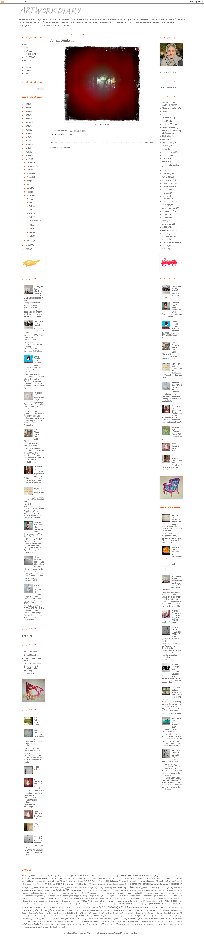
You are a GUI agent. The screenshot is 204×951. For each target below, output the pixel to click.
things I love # (31, 921)
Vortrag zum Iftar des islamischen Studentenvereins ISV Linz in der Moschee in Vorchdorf (34, 293)
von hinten (48, 924)
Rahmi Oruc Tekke (32, 674)
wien (164, 249)
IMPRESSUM (30, 54)
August (30, 177)
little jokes (173, 898)
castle (164, 162)
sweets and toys (168, 230)
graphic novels (168, 186)
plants (164, 214)
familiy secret (48, 890)
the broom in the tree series (151, 919)
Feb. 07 (32, 229)
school (86, 913)
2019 (27, 130)
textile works (93, 919)
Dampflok (54, 888)
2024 (27, 111)
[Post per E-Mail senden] (71, 131)
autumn (77, 878)
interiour (165, 193)
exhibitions (26, 890)
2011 (27, 159)
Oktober (30, 170)
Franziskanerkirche (173, 890)
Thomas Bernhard (45, 921)
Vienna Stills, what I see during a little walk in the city (39, 561)
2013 (27, 152)
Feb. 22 (32, 206)
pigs (78, 910)
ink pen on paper (28, 898)
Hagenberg (39, 896)
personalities (175, 907)
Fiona (115, 890)
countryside (26, 888)
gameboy (92, 893)
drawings (166, 174)
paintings (166, 205)
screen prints (97, 913)
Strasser (149, 916)
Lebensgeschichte (132, 898)
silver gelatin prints (35, 916)
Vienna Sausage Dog (175, 666)
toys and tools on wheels (77, 921)
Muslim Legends (27, 904)
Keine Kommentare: (60, 131)
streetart (157, 916)
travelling (114, 921)
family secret (167, 180)
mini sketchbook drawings (116, 901)
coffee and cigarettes (170, 165)
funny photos (63, 893)
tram (106, 921)
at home (172, 876)
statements (166, 224)
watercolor (82, 924)
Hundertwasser (134, 896)
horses (105, 896)
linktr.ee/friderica (169, 72)
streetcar (166, 916)
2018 (27, 134)
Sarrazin (25, 913)
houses (114, 896)
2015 (27, 144)
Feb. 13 (32, 225)
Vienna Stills (167, 143)
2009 (27, 249)
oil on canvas (167, 202)
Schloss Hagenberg (45, 913)
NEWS (27, 48)
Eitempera (147, 888)
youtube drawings (28, 927)
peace (64, 907)
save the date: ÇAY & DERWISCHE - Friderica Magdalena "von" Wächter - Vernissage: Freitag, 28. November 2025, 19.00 (34, 594)
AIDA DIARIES (37, 876)
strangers (137, 916)
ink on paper (167, 190)
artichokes (101, 876)
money (140, 901)
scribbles (118, 913)
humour (123, 896)
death (62, 888)
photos (63, 134)
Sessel (166, 913)
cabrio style (73, 881)
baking (126, 878)
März (29, 196)
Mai (28, 188)
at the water (34, 878)
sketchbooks (49, 916)
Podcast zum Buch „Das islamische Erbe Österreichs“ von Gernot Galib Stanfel (34, 529)
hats (90, 896)
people (145, 907)
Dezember (31, 162)
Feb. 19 (32, 213)
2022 (27, 119)
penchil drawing (74, 907)
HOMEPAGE (29, 57)
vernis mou (141, 921)
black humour (167, 155)
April (29, 192)
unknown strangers (170, 242)
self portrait (150, 913)
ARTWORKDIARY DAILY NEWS (136, 875)
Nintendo (73, 904)
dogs (164, 170)
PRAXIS (27, 61)
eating (138, 888)
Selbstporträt (138, 913)
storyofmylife (109, 916)
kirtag (66, 898)
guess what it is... (173, 893)
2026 (27, 104)
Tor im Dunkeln (62, 40)
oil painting (136, 904)
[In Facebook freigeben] (82, 131)
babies (86, 878)
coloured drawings (161, 884)
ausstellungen (168, 152)
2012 (27, 156)
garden (102, 893)
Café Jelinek (167, 115)
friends (36, 893)
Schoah (77, 913)
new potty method (54, 904)
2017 (27, 137)
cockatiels (102, 884)
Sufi (173, 916)
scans (33, 913)
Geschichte (112, 893)
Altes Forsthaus (30, 652)
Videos (165, 139)
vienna (69, 134)
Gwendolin (166, 118)
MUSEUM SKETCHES (171, 901)
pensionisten (134, 907)
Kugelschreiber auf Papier (89, 898)
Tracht (93, 921)
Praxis (129, 910)
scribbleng (108, 913)
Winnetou (157, 924)
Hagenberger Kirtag (69, 896)
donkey (100, 888)
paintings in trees (33, 907)
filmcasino (106, 890)
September (31, 173)
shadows (175, 913)
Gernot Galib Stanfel (32, 655)
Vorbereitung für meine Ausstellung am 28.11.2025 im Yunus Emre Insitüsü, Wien (34, 494)
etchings (165, 888)
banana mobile (136, 878)
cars (143, 881)
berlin (153, 878)
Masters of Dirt (168, 124)
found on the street (157, 890)
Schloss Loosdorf (169, 128)
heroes (97, 896)
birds (169, 878)
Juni (29, 184)
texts (103, 919)
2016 (27, 141)
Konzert (74, 898)
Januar (30, 241)
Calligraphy (114, 881)
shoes (24, 916)
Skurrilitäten (61, 916)
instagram (28, 67)
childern (50, 884)
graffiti (122, 893)
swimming (62, 919)
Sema (159, 913)
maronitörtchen (56, 901)
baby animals (98, 878)
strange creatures (123, 916)
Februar (30, 199)
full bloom (52, 893)
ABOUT (27, 45)
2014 (27, 148)
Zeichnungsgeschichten (47, 927)
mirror (133, 901)
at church (162, 876)
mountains (149, 901)
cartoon (152, 881)
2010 (27, 245)
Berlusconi (161, 878)
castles (171, 881)
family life (166, 177)
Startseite (103, 143)
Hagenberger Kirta (53, 896)
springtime (72, 916)
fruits (44, 893)
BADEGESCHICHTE (113, 878)
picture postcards (58, 910)
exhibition (177, 888)
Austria (69, 878)
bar (146, 878)
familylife (89, 890)
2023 (27, 115)
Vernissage (152, 921)
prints (164, 221)
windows (147, 924)
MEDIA (165, 121)
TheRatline (166, 136)
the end (167, 919)
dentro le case (72, 888)
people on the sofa (159, 907)
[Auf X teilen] (80, 131)
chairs (42, 884)
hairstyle (83, 896)
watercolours (96, 924)
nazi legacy (40, 904)
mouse (157, 901)
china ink (72, 884)
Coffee (127, 884)
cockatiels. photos (115, 884)
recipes (166, 910)
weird (106, 924)
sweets (36, 919)
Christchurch (84, 884)
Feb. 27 (32, 202)
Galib (84, 893)
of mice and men (108, 904)
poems (101, 910)
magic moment (43, 901)
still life (165, 227)
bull (173, 564)
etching (156, 888)
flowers (123, 890)
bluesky (27, 74)
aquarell (165, 149)
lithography (163, 898)
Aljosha (50, 876)
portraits (165, 218)
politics (109, 910)
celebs (34, 884)
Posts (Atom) (65, 147)
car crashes (133, 881)
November (31, 166)
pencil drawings (168, 208)
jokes (59, 898)
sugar (180, 916)
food (146, 890)
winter (165, 924)
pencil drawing (89, 907)
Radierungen (156, 910)
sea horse (128, 913)
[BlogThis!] (78, 131)
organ (145, 904)
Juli (28, 181)
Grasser (160, 893)
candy (124, 881)
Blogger (137, 933)
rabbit (146, 910)
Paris (46, 907)
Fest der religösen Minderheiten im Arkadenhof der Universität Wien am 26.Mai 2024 (172, 463)
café (81, 881)
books (57, 881)
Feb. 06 (32, 232)
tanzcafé (72, 919)
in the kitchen (149, 896)
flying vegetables (135, 890)
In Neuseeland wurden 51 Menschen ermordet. (39, 783)
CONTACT (28, 51)
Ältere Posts (148, 143)
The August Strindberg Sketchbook (122, 919)
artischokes (113, 876)
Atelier (164, 111)
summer (27, 919)
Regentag (176, 910)
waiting (57, 924)
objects (96, 904)
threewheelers (59, 921)
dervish (83, 888)
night (58, 134)
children (60, 883)
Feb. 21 (32, 210)
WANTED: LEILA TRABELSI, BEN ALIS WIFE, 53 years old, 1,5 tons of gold (172, 634)
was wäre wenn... (69, 924)
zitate (61, 927)
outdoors (166, 904)
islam (51, 898)
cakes (164, 159)
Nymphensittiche (85, 904)
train (100, 921)
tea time (165, 234)
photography (167, 211)
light (154, 898)
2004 (24, 876)
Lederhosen (146, 898)
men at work (98, 901)
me (79, 901)
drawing (109, 888)
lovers (33, 901)
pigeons (70, 910)
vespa (161, 921)
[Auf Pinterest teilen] (84, 131)
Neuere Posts (56, 143)
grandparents (167, 183)
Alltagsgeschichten (170, 108)
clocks (94, 884)
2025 (27, 108)
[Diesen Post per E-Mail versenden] (75, 131)
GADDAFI (74, 893)
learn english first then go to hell (111, 898)
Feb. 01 (32, 236)
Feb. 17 (32, 217)
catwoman (25, 884)
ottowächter (155, 904)
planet (85, 910)
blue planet (47, 881)
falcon (37, 890)
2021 (27, 122)
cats (178, 881)
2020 (27, 126)
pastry (54, 907)
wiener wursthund (125, 924)
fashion (97, 890)
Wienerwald (138, 924)
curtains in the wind (41, 888)
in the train (161, 896)
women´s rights (175, 924)
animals (165, 146)
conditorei (175, 884)
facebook (28, 70)
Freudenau (26, 893)
